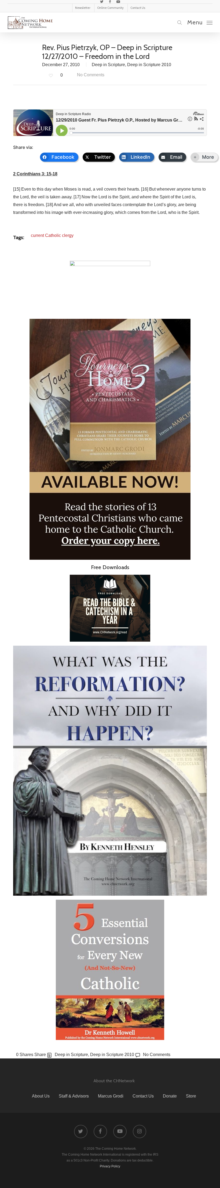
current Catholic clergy (52, 235)
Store (191, 1096)
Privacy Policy (110, 1166)
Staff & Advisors (74, 1096)
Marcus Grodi (110, 1096)
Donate (170, 1096)
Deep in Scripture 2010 (149, 64)
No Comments (90, 75)
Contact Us (143, 1096)
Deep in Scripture (108, 64)
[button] (199, 22)
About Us (41, 1096)
